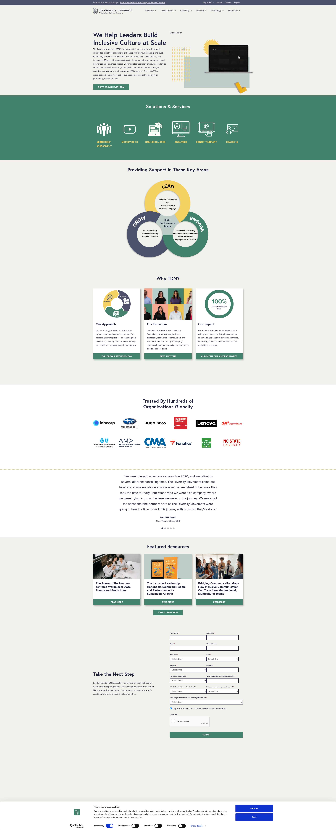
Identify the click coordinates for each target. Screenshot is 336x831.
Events (219, 2)
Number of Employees (178, 676)
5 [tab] (174, 528)
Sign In (237, 2)
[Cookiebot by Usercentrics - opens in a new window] (76, 826)
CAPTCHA (173, 715)
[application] (212, 65)
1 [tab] (162, 528)
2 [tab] (165, 528)
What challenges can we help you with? (220, 676)
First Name (174, 633)
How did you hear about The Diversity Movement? (188, 698)
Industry (173, 665)
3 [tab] (168, 528)
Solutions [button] (149, 10)
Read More (125, 602)
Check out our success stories (219, 356)
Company (210, 665)
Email (172, 644)
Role (208, 655)
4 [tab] (171, 528)
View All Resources (168, 612)
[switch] (135, 826)
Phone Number (211, 644)
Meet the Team (168, 356)
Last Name (210, 633)
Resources (233, 10)
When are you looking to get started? (220, 687)
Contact (228, 2)
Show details (197, 826)
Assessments (167, 10)
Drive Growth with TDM (111, 87)
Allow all (254, 808)
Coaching (184, 10)
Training (200, 10)
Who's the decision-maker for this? (183, 687)
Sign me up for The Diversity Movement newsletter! (199, 708)
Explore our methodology (117, 356)
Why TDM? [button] (207, 2)
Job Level (174, 655)
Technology (216, 10)
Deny (254, 817)
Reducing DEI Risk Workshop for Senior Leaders (142, 2)
